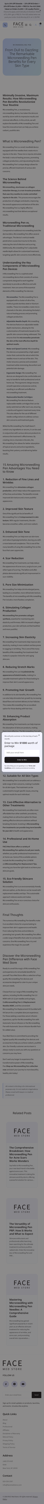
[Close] (39, 735)
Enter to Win (22, 760)
